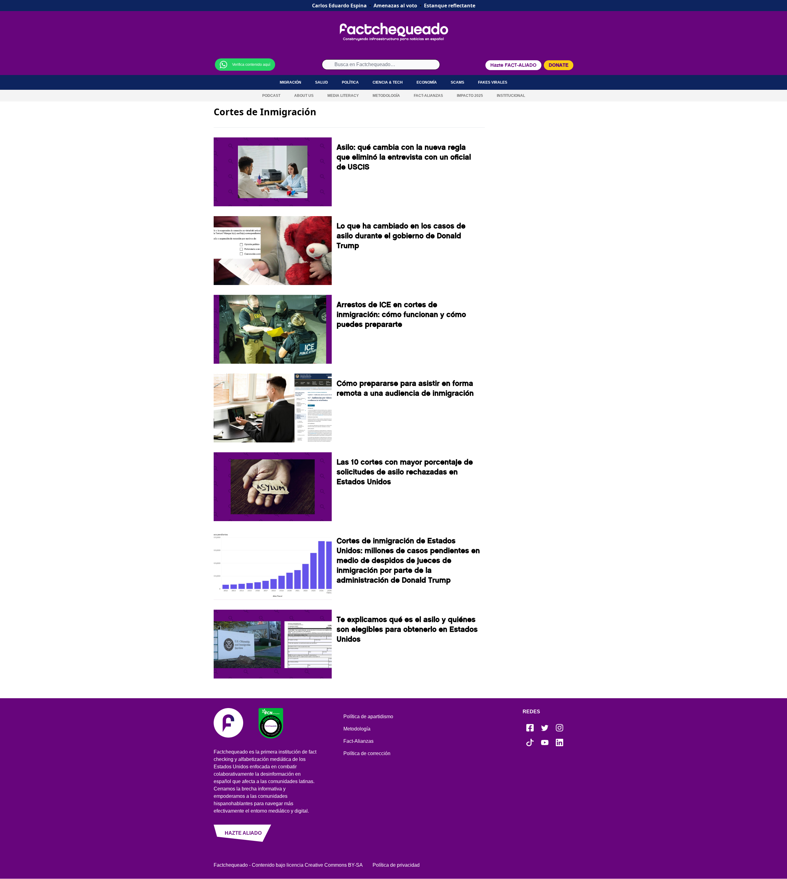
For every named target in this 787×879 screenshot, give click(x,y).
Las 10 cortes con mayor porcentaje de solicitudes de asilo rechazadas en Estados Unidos (405, 471)
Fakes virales (492, 82)
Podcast (271, 95)
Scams (457, 82)
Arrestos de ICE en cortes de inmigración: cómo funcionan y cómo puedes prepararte (401, 314)
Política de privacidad (396, 865)
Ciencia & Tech (388, 82)
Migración (290, 82)
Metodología (386, 95)
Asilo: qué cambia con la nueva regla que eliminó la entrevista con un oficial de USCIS (404, 157)
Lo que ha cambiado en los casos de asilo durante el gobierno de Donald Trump (401, 235)
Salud (321, 82)
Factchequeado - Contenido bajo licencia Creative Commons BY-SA (288, 865)
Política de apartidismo (368, 716)
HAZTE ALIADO (243, 833)
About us (304, 95)
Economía (427, 82)
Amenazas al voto (395, 5)
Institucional (511, 95)
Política (350, 82)
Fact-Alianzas (428, 95)
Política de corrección (366, 753)
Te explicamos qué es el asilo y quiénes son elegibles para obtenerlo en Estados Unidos (407, 629)
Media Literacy (343, 95)
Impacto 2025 (470, 95)
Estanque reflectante (449, 5)
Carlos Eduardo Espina (339, 5)
